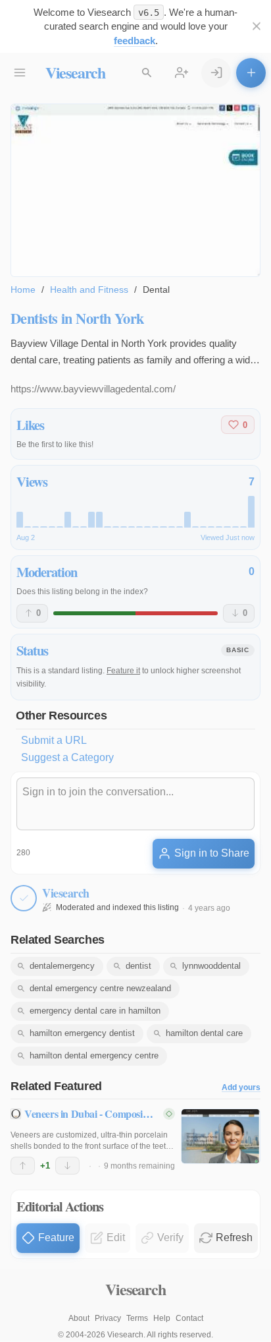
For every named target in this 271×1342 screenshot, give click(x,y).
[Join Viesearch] (182, 73)
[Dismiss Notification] (256, 26)
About (78, 1318)
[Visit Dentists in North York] (135, 190)
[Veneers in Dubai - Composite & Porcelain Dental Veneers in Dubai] (220, 1136)
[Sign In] (216, 73)
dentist (138, 966)
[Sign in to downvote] (67, 1166)
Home (23, 289)
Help (161, 1318)
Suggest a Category (67, 757)
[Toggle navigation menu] (20, 73)
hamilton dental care (204, 1033)
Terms (137, 1318)
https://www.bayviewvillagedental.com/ (93, 388)
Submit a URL (54, 740)
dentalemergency (62, 966)
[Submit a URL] (251, 73)
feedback (134, 40)
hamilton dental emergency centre (94, 1055)
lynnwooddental (211, 966)
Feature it (123, 670)
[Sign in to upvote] (23, 1166)
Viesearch (75, 72)
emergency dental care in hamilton (95, 1011)
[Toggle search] (147, 73)
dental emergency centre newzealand (100, 988)
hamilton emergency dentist (82, 1033)
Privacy (108, 1318)
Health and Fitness (89, 289)
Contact (189, 1318)
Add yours (241, 1087)
